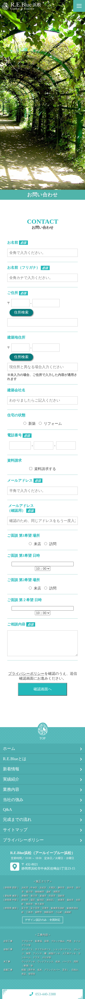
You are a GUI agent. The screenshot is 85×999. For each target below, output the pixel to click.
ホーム (9, 748)
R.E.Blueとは (14, 758)
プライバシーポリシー (26, 673)
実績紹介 (11, 779)
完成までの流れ (17, 819)
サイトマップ (15, 829)
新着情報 (11, 769)
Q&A (7, 809)
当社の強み (13, 799)
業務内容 (11, 789)
